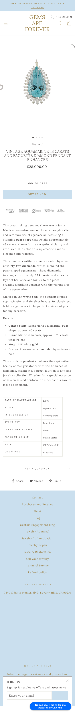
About (37, 511)
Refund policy (37, 572)
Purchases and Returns (37, 504)
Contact (37, 497)
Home (36, 144)
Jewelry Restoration (37, 552)
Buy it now (37, 194)
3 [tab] (39, 138)
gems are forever (37, 584)
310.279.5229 (63, 17)
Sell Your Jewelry (37, 558)
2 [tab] (37, 138)
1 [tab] (33, 137)
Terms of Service (37, 565)
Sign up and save (37, 666)
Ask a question (37, 468)
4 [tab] (42, 138)
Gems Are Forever (37, 23)
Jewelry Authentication (37, 538)
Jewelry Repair (37, 545)
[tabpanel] (37, 88)
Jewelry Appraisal (37, 531)
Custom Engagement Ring (37, 524)
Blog (37, 518)
